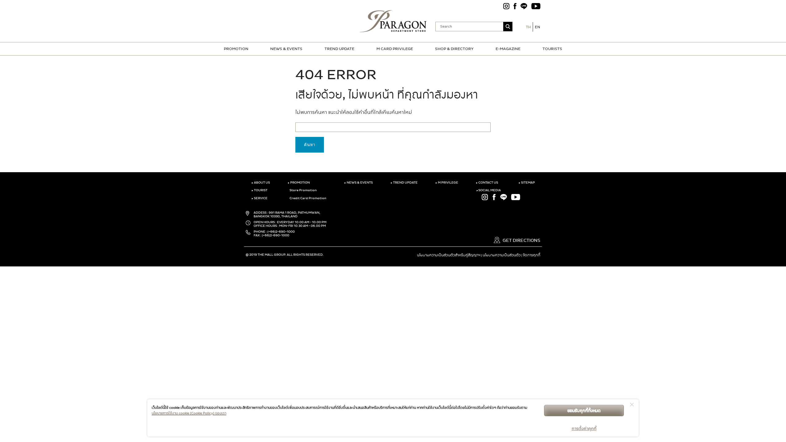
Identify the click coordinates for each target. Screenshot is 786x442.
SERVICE (259, 198)
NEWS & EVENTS (286, 49)
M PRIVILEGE (446, 182)
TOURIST (259, 190)
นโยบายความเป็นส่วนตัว (502, 255)
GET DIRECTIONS (521, 240)
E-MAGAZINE (508, 49)
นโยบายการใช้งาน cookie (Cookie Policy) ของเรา (189, 413)
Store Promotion (303, 190)
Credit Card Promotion (307, 198)
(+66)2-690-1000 (281, 232)
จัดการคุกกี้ (531, 255)
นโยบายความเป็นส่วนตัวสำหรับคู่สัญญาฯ (449, 255)
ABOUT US (260, 182)
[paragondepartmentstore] (393, 20)
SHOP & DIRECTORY (454, 49)
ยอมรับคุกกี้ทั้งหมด (584, 410)
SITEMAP (527, 182)
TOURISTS (552, 49)
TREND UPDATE (339, 49)
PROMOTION (236, 49)
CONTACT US (487, 182)
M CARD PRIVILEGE (394, 49)
